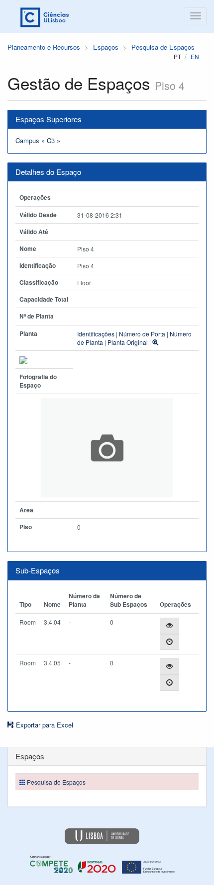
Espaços (105, 47)
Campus (27, 140)
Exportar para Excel (43, 724)
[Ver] (169, 626)
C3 (51, 140)
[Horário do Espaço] (169, 642)
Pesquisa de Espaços (163, 47)
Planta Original (127, 342)
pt (177, 56)
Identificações (95, 333)
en (195, 56)
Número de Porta (142, 333)
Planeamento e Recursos (43, 47)
